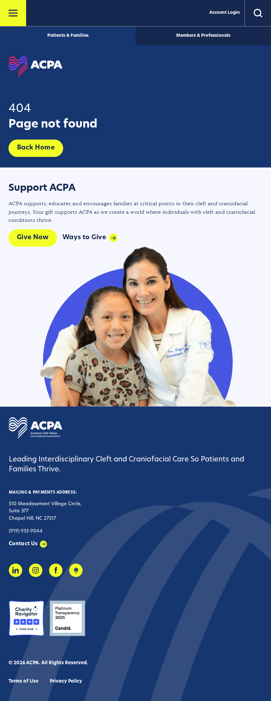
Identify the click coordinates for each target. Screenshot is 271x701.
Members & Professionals (203, 36)
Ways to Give (84, 238)
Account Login (224, 13)
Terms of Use (23, 681)
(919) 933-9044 (26, 531)
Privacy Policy (66, 681)
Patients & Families (68, 36)
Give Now (33, 238)
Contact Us (23, 544)
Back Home (36, 148)
